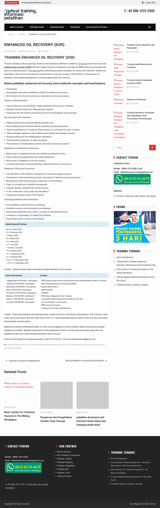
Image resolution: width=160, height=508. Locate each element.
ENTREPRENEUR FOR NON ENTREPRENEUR (84, 361)
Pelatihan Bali (62, 469)
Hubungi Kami (57, 27)
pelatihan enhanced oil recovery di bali (21, 345)
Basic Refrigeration (125, 257)
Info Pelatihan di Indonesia (68, 455)
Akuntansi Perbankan (136, 99)
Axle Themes (150, 504)
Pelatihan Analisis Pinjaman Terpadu (132, 285)
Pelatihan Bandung (65, 462)
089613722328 (16, 27)
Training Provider (64, 476)
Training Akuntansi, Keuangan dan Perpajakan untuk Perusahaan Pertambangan (140, 115)
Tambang (45, 51)
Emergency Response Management (24, 361)
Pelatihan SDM (63, 473)
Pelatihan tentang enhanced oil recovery (53, 345)
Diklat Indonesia (64, 452)
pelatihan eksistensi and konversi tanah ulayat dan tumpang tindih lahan (91, 421)
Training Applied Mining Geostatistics (36, 2)
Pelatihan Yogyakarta (66, 466)
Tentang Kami (37, 27)
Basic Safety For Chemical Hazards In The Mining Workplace (19, 416)
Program (75, 27)
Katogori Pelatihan (96, 27)
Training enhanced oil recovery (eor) (84, 345)
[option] (44, 2)
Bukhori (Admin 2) (28, 51)
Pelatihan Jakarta (64, 459)
